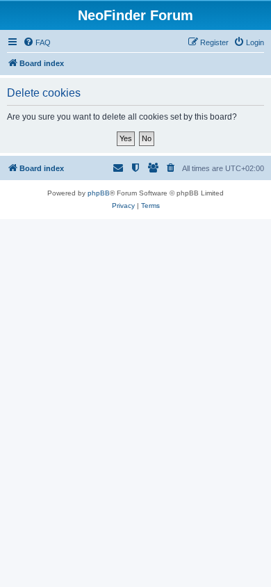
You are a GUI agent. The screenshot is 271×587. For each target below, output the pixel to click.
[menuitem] (37, 42)
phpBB (99, 193)
